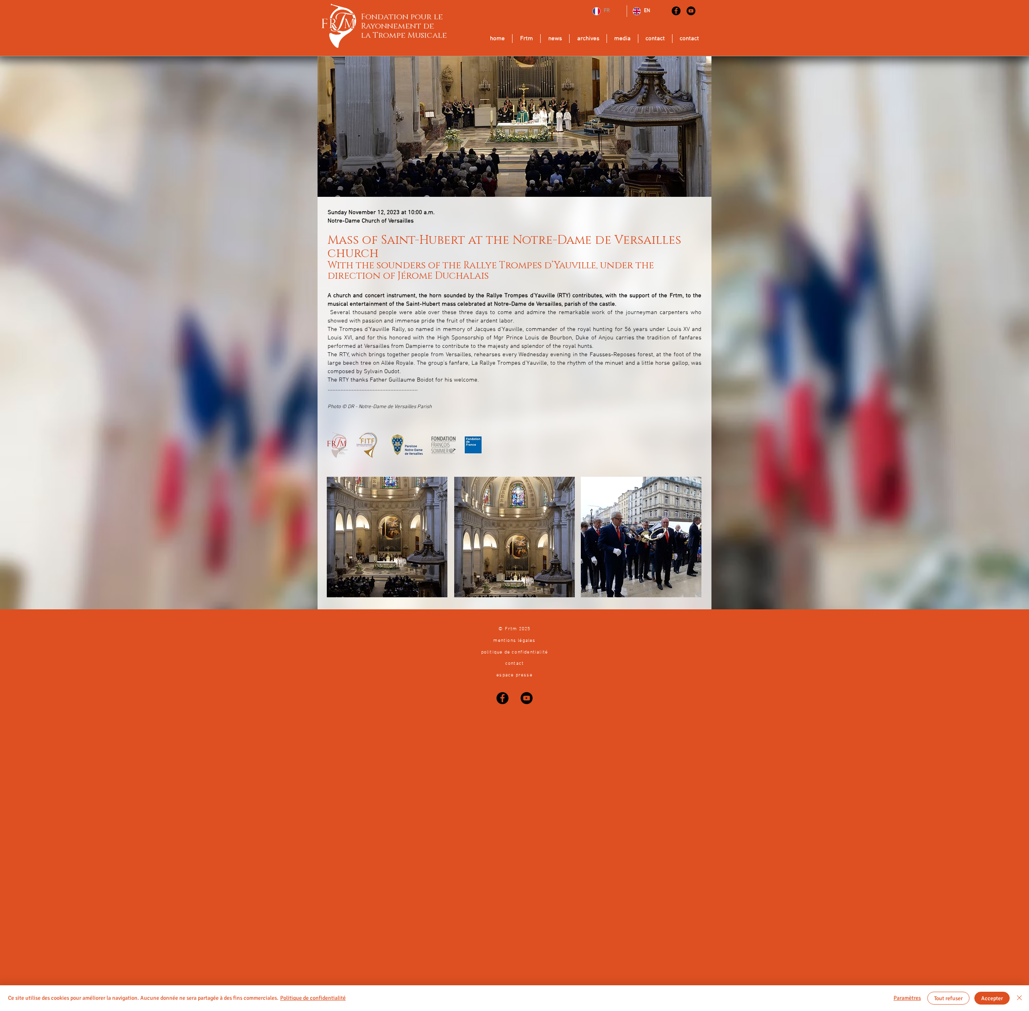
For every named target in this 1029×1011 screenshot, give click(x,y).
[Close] (1019, 998)
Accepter (992, 998)
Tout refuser (948, 998)
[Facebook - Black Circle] (676, 10)
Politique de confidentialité (313, 998)
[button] (514, 537)
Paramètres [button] (907, 998)
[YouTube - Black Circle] (691, 10)
